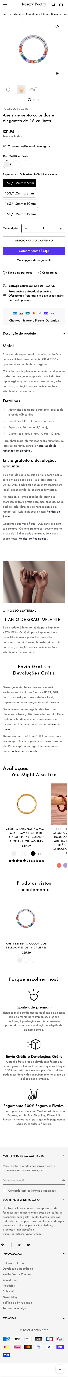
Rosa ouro (25, 164)
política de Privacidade (17, 1303)
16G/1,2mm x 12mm (20, 214)
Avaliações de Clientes (17, 1274)
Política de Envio (13, 1263)
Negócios (9, 1286)
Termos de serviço (14, 1308)
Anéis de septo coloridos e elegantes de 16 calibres (26, 945)
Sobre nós (9, 1291)
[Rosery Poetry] (34, 4)
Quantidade (10, 228)
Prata (6, 164)
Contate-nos (10, 1280)
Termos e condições (43, 1191)
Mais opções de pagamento (34, 260)
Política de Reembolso (32, 539)
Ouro (16, 164)
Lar (5, 14)
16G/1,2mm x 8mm (19, 193)
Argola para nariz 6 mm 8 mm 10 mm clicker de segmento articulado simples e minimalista (26, 834)
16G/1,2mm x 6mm (19, 182)
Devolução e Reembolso (18, 1269)
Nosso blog (10, 1297)
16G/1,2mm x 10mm (20, 203)
